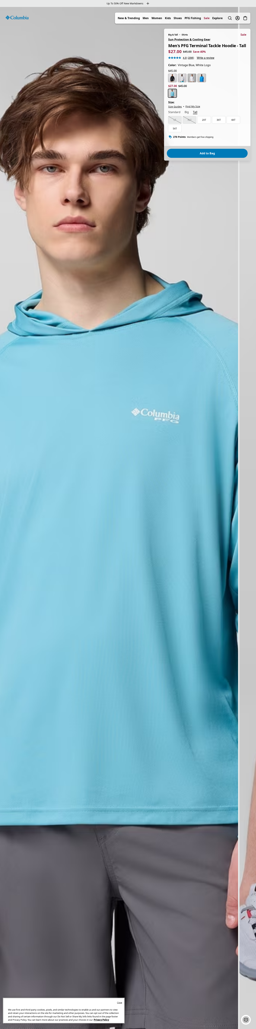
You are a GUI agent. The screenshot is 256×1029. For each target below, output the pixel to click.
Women (157, 18)
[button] (246, 1020)
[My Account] (237, 18)
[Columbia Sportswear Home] (17, 17)
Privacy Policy (101, 1019)
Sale (207, 18)
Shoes (178, 18)
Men (146, 18)
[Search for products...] (230, 18)
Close (119, 1002)
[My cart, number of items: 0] (245, 18)
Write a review (205, 58)
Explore (217, 18)
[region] (128, 518)
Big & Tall (173, 34)
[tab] (174, 112)
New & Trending (129, 18)
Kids (168, 18)
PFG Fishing (193, 18)
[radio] (172, 78)
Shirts (185, 34)
